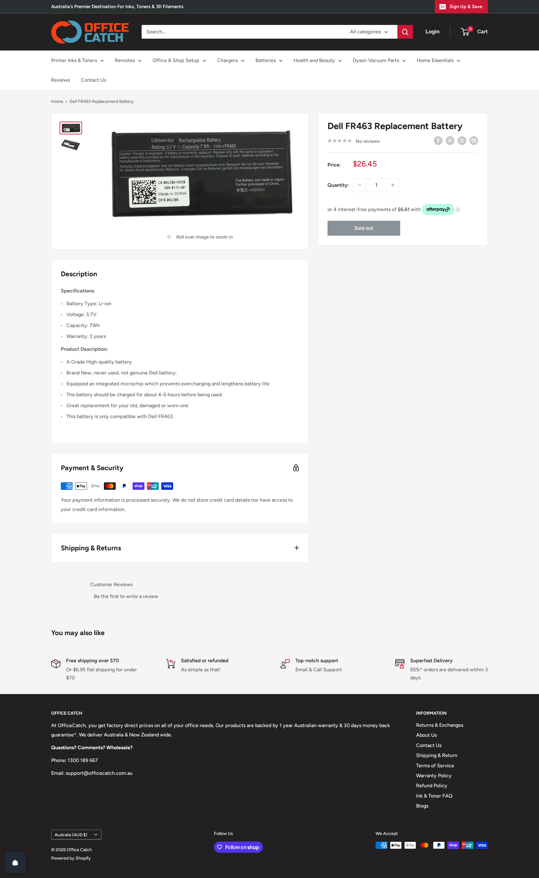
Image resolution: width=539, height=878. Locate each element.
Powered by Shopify (71, 858)
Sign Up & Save (465, 6)
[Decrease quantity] (359, 184)
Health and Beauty (314, 60)
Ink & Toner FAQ (434, 796)
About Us (426, 735)
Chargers (227, 60)
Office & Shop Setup (176, 60)
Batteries (265, 60)
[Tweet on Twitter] (462, 140)
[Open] (15, 862)
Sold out (363, 228)
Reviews (60, 80)
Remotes (125, 60)
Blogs (422, 806)
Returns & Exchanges (439, 725)
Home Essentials (435, 60)
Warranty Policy (434, 776)
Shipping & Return (436, 755)
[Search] (405, 32)
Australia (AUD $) (71, 834)
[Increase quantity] (392, 184)
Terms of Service (435, 766)
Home (57, 101)
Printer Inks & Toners (74, 60)
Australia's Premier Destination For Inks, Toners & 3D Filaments (117, 6)
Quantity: (338, 185)
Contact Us (93, 80)
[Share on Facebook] (438, 140)
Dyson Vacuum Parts (376, 60)
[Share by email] (473, 140)
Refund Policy (431, 786)
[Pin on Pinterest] (450, 140)
